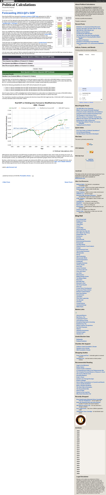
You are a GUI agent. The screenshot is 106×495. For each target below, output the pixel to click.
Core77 (78, 226)
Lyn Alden (79, 273)
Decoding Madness (81, 375)
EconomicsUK (80, 239)
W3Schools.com (80, 178)
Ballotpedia (79, 339)
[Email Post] (32, 175)
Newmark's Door (81, 283)
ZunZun (78, 209)
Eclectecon (79, 236)
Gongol (78, 248)
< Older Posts (6, 182)
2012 (78, 447)
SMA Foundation (81, 350)
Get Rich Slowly (80, 244)
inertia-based (43, 42)
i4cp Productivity (81, 256)
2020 (78, 463)
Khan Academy (80, 192)
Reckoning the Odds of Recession (85, 120)
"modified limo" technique (9, 23)
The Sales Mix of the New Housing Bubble (87, 35)
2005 (78, 433)
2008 (78, 439)
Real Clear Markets (81, 293)
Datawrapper (79, 189)
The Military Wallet (81, 278)
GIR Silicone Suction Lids (83, 405)
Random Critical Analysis (83, 291)
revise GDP (48, 34)
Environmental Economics (83, 241)
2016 (78, 455)
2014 (78, 451)
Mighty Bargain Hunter (82, 276)
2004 (78, 431)
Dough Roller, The (81, 234)
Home (28, 175)
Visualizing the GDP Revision (84, 33)
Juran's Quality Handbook (83, 383)
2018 (78, 459)
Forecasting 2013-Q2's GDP (18, 13)
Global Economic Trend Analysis (85, 246)
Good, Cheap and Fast (82, 355)
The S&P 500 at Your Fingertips (84, 108)
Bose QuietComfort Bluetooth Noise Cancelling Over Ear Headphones (89, 400)
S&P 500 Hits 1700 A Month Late (85, 30)
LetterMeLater (80, 201)
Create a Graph (80, 187)
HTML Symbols (80, 198)
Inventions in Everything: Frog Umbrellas (87, 41)
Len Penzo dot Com (81, 269)
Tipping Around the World (83, 125)
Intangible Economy (81, 263)
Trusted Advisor (80, 303)
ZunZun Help (79, 211)
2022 (78, 467)
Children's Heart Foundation (84, 346)
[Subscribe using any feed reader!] (90, 168)
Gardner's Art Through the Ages (85, 378)
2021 (78, 465)
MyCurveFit (79, 204)
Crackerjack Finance (81, 318)
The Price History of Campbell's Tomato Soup (88, 117)
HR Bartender (80, 253)
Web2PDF (79, 203)
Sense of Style (80, 390)
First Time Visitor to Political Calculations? (88, 130)
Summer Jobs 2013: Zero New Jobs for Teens (88, 28)
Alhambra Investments (82, 330)
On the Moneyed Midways (83, 132)
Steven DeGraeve (81, 229)
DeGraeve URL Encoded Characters (86, 195)
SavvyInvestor (80, 295)
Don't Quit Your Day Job (83, 231)
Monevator (79, 279)
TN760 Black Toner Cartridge (84, 411)
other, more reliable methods (62, 161)
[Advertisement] (37, 171)
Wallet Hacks (79, 306)
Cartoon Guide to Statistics (83, 368)
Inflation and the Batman (83, 32)
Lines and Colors (81, 271)
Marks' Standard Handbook (83, 385)
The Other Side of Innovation (84, 387)
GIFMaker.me (80, 193)
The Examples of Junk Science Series (86, 115)
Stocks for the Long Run (83, 392)
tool (16, 167)
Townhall (78, 301)
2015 (78, 453)
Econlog (78, 237)
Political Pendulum (81, 341)
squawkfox (79, 296)
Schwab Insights (80, 332)
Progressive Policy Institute (83, 290)
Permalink (23, 175)
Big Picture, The (80, 317)
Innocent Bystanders (82, 259)
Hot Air (78, 254)
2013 (78, 449)
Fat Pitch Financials (81, 327)
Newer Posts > (69, 182)
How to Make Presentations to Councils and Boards (90, 382)
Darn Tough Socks (81, 408)
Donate (95, 346)
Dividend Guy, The (81, 323)
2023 (78, 469)
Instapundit (79, 261)
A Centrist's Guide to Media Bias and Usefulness (89, 112)
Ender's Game (80, 377)
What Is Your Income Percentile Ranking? (87, 110)
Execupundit (79, 242)
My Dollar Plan (80, 281)
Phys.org (78, 286)
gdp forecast (10, 167)
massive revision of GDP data (29, 16)
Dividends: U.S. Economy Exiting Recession (88, 27)
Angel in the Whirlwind (82, 365)
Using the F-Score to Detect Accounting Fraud (88, 113)
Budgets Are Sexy (81, 221)
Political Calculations (19, 5)
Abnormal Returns (81, 315)
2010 (78, 443)
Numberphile (79, 206)
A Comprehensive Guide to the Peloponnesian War (90, 370)
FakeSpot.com (80, 358)
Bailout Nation (80, 367)
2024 (78, 471)
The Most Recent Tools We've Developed (87, 133)
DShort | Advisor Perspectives (84, 325)
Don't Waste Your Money (83, 232)
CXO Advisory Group (82, 320)
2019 (78, 461)
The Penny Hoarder (81, 285)
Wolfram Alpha (80, 184)
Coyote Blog (79, 227)
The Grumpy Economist (82, 251)
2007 (78, 437)
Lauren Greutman (81, 268)
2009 (78, 441)
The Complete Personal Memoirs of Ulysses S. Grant (90, 372)
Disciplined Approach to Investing (85, 322)
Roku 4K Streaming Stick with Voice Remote (88, 402)
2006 (78, 435)
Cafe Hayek (79, 222)
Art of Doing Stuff (81, 219)
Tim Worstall (79, 300)
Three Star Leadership (82, 298)
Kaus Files (79, 266)
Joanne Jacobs (80, 264)
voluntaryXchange (81, 305)
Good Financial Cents (82, 249)
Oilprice (78, 328)
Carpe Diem (79, 224)
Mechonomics (80, 274)
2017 (78, 457)
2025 (78, 473)
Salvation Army (80, 348)
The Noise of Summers (82, 40)
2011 (78, 445)
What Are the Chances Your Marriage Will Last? (89, 118)
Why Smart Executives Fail (83, 394)
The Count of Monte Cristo (83, 373)
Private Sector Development (84, 288)
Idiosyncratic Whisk (81, 258)
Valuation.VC (79, 333)
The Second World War (82, 389)
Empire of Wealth (81, 380)
